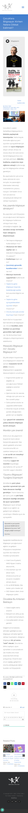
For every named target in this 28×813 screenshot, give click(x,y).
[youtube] (15, 801)
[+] (4, 719)
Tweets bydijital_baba (21, 102)
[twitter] (12, 801)
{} (21, 717)
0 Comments (6, 109)
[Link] (19, 717)
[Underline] (8, 717)
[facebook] (19, 801)
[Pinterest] (23, 683)
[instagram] (8, 801)
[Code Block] (18, 717)
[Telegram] (16, 683)
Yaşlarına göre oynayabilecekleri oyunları (13, 302)
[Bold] (5, 717)
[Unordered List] (14, 717)
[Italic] (6, 717)
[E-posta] (5, 687)
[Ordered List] (12, 717)
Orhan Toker (8, 106)
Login (23, 707)
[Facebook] (5, 683)
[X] (8, 683)
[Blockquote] (16, 717)
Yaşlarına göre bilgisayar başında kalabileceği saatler (13, 287)
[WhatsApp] (12, 683)
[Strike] (10, 717)
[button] (4, 755)
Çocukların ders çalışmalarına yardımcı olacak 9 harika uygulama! (19, 758)
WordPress (14, 798)
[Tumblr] (19, 683)
